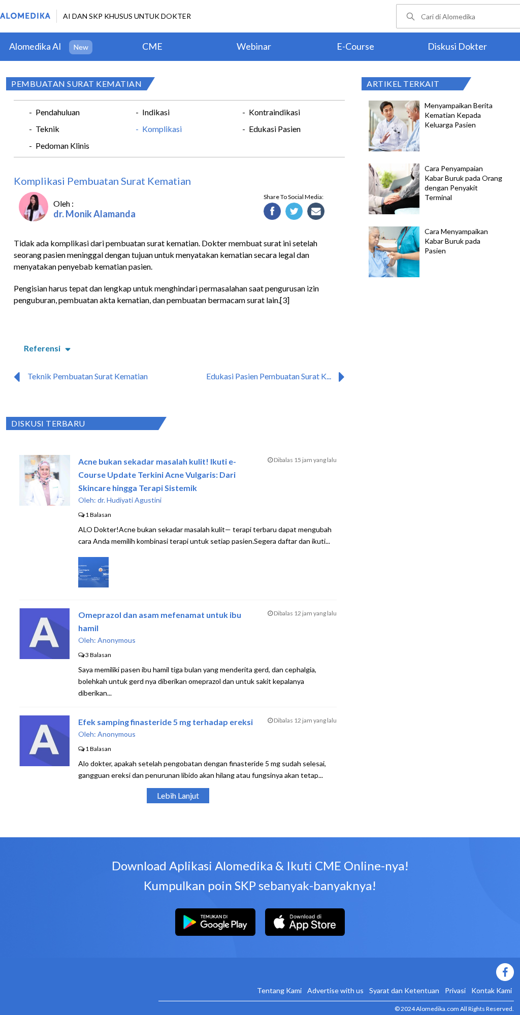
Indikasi (156, 112)
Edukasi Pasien (275, 129)
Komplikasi (162, 129)
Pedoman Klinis (62, 145)
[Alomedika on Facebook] (336, 972)
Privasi (455, 990)
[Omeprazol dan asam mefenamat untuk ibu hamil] (44, 656)
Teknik (47, 129)
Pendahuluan (58, 112)
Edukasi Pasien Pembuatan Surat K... (268, 376)
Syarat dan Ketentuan (404, 990)
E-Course (355, 46)
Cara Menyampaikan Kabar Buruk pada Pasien (456, 241)
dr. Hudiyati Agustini (129, 500)
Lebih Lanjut (178, 795)
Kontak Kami (491, 990)
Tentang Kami (279, 990)
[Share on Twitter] (294, 212)
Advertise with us (335, 990)
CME (152, 46)
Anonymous (117, 640)
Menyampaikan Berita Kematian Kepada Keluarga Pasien (459, 115)
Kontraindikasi (274, 112)
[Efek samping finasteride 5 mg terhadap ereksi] (44, 763)
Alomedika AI (35, 46)
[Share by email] (316, 212)
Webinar (254, 46)
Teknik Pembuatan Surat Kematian (87, 376)
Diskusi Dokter (457, 46)
